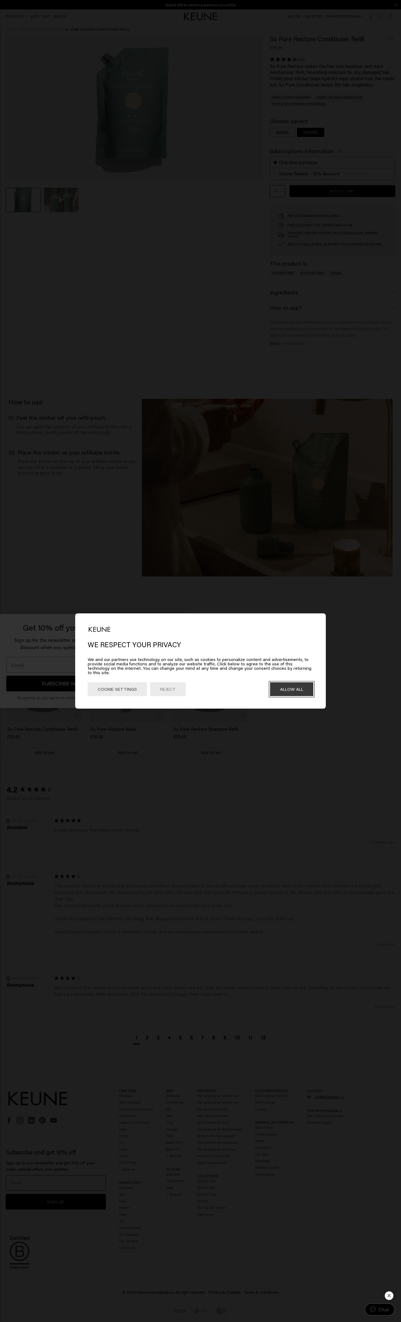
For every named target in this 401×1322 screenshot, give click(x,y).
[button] (389, 1295)
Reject (168, 689)
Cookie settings (117, 689)
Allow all (291, 689)
